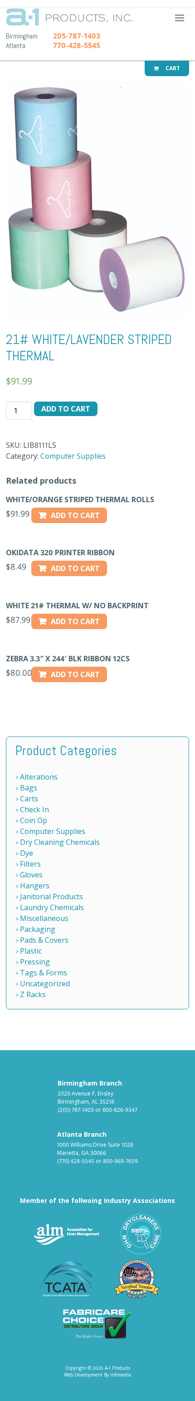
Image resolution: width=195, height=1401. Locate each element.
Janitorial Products (51, 897)
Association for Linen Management (66, 1234)
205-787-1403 (76, 36)
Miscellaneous (44, 918)
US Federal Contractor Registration (137, 1279)
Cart (172, 68)
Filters (30, 864)
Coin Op (33, 820)
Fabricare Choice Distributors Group (97, 1324)
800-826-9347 (119, 1110)
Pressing (35, 962)
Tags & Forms (43, 973)
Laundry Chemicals (52, 907)
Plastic (31, 951)
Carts (29, 799)
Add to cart (65, 409)
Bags (28, 788)
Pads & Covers (44, 940)
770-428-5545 (76, 45)
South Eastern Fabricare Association (141, 1234)
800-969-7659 (120, 1161)
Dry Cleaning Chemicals (60, 842)
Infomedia (120, 1375)
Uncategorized (45, 984)
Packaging (37, 929)
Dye (26, 853)
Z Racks (33, 994)
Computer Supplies (73, 456)
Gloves (31, 875)
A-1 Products (91, 20)
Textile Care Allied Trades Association (64, 1279)
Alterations (39, 777)
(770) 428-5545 (75, 1161)
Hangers (34, 886)
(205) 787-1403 (76, 1110)
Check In (34, 809)
